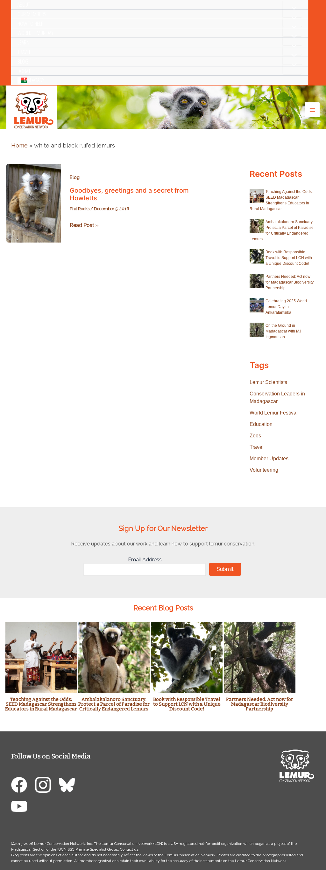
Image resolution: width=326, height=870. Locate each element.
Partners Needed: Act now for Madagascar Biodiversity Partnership (290, 282)
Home (19, 145)
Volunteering (264, 470)
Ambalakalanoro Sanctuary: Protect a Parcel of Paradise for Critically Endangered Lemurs (114, 704)
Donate (25, 71)
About (24, 4)
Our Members (32, 14)
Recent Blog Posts (163, 608)
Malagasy (34, 80)
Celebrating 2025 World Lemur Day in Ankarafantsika (286, 307)
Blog (23, 61)
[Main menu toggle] (312, 109)
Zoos (255, 435)
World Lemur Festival (274, 412)
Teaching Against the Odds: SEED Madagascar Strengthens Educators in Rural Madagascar (41, 704)
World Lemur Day (35, 33)
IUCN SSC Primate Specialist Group (87, 849)
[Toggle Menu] (292, 8)
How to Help (31, 23)
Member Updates (269, 458)
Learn (23, 42)
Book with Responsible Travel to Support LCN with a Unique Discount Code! (289, 258)
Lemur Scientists (268, 382)
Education (261, 424)
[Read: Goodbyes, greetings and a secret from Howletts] (33, 202)
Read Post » (84, 225)
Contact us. (129, 849)
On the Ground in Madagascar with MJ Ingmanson (283, 331)
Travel (24, 52)
